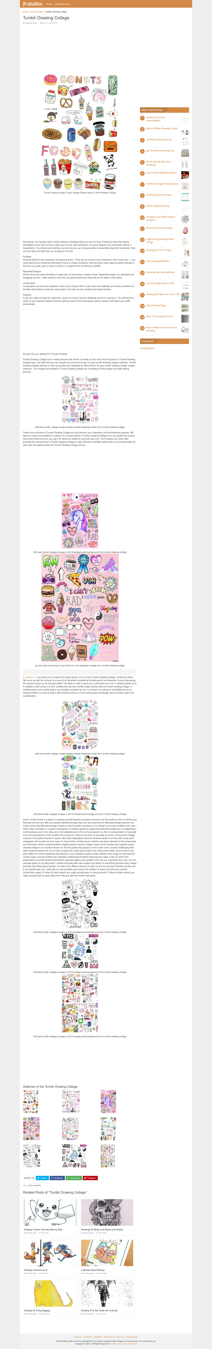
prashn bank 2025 (129, 1343)
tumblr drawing (34, 1186)
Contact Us (87, 1336)
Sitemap (77, 1336)
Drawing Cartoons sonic (36, 1269)
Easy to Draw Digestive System (161, 172)
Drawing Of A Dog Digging (37, 1310)
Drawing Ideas (62, 3)
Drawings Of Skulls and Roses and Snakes (102, 1229)
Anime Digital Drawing (157, 205)
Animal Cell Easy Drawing (159, 228)
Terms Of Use (109, 1336)
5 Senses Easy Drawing (92, 1269)
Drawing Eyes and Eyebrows (160, 272)
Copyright (98, 1336)
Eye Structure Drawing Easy (160, 150)
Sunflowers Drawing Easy (159, 139)
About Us (120, 1336)
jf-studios (32, 3)
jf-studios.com (30, 677)
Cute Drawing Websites (157, 261)
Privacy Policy (132, 1336)
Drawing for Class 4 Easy (158, 250)
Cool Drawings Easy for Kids (160, 283)
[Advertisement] (80, 49)
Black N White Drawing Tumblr (162, 128)
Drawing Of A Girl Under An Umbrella (99, 1310)
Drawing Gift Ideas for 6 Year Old (163, 294)
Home (49, 3)
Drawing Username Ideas (159, 194)
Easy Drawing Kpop (156, 305)
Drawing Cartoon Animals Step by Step (43, 1229)
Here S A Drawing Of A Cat (159, 316)
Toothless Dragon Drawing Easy (162, 183)
